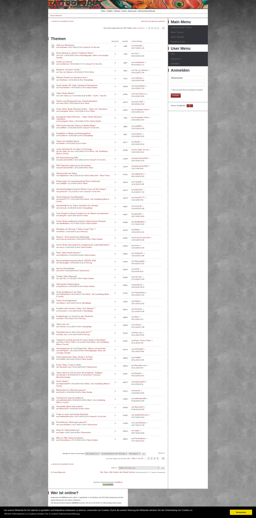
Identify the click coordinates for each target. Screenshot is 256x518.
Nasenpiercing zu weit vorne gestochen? (73, 332)
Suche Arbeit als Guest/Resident (69, 197)
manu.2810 (63, 103)
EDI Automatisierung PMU (67, 158)
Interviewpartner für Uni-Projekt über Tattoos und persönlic (81, 348)
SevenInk (63, 311)
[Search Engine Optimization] (108, 485)
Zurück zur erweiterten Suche (63, 21)
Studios (110, 11)
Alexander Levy (65, 367)
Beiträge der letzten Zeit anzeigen (74, 453)
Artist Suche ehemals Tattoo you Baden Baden (75, 125)
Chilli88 (62, 359)
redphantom (63, 176)
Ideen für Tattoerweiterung (67, 430)
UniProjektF (63, 351)
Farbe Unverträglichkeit (66, 300)
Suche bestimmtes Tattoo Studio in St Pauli (74, 357)
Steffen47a (63, 255)
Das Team (104, 472)
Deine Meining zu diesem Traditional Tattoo (74, 53)
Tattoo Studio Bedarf (64, 93)
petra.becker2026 (66, 160)
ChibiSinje (63, 80)
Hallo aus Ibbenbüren (65, 45)
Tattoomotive (84, 271)
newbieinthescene (66, 416)
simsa (61, 247)
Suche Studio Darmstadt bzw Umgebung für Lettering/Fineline (82, 245)
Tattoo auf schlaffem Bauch (67, 141)
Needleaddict (64, 223)
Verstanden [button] (241, 512)
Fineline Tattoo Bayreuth (66, 276)
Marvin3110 (63, 409)
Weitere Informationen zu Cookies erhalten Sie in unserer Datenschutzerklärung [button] (42, 514)
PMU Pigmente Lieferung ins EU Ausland (73, 165)
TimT (61, 55)
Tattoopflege (88, 80)
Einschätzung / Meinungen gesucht (71, 422)
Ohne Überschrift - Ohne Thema (97, 176)
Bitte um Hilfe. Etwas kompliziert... (70, 438)
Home (103, 11)
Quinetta (62, 375)
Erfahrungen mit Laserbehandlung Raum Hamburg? (78, 181)
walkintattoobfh (65, 400)
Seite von (138, 28)
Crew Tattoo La (65, 96)
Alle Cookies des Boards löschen (122, 472)
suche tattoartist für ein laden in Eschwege (74, 149)
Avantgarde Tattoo (66, 111)
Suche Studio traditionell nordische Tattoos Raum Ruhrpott (81, 221)
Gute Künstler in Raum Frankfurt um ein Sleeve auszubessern (82, 213)
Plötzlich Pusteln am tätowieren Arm (71, 77)
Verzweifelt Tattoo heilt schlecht (69, 406)
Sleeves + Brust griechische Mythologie (72, 237)
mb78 (61, 271)
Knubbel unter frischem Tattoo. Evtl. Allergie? (75, 308)
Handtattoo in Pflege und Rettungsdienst (73, 133)
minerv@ (62, 208)
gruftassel (63, 286)
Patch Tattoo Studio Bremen (68, 253)
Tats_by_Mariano (66, 72)
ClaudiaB (62, 183)
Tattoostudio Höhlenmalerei (67, 284)
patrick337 (63, 192)
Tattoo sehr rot (62, 324)
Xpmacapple (64, 263)
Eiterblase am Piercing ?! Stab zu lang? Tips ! (75, 229)
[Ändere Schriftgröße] (188, 107)
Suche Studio (61, 381)
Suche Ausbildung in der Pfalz (68, 292)
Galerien (117, 11)
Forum (124, 11)
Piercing (84, 232)
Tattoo (91, 72)
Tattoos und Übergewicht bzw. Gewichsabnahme (76, 101)
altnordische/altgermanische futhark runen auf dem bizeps (80, 189)
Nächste (161, 453)
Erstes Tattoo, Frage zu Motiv (68, 365)
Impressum (132, 11)
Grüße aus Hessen (64, 62)
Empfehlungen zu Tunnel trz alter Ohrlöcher (74, 316)
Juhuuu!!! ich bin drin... (92, 47)
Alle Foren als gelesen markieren (153, 21)
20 (163, 28)
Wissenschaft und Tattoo (66, 173)
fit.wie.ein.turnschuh (67, 239)
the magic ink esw (66, 151)
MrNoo (61, 232)
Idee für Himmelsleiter (65, 268)
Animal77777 (64, 199)
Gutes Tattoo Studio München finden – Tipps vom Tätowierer (81, 109)
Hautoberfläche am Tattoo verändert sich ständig (76, 205)
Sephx (61, 432)
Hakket (62, 303)
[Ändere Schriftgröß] (191, 107)
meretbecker (64, 64)
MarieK (62, 143)
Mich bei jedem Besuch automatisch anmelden (188, 90)
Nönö (61, 318)
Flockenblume (64, 440)
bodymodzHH (64, 384)
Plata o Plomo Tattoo (67, 342)
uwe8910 (62, 128)
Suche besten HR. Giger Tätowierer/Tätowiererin (76, 85)
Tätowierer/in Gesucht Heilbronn (70, 398)
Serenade (63, 47)
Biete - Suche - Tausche (97, 96)
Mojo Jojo (63, 334)
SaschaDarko (64, 88)
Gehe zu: (114, 468)
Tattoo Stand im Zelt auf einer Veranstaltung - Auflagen (79, 373)
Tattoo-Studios (92, 88)
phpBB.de (118, 482)
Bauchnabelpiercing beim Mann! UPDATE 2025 (76, 260)
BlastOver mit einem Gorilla (67, 70)
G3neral (62, 327)
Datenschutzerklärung (146, 11)
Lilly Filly (62, 278)
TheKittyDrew (64, 294)
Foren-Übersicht (56, 16)
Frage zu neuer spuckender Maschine (72, 414)
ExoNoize (63, 136)
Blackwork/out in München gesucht (71, 390)
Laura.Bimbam (65, 425)
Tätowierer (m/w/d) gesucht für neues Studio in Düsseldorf (80, 340)
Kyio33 (62, 392)
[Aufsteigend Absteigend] (137, 453)
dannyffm (63, 216)
